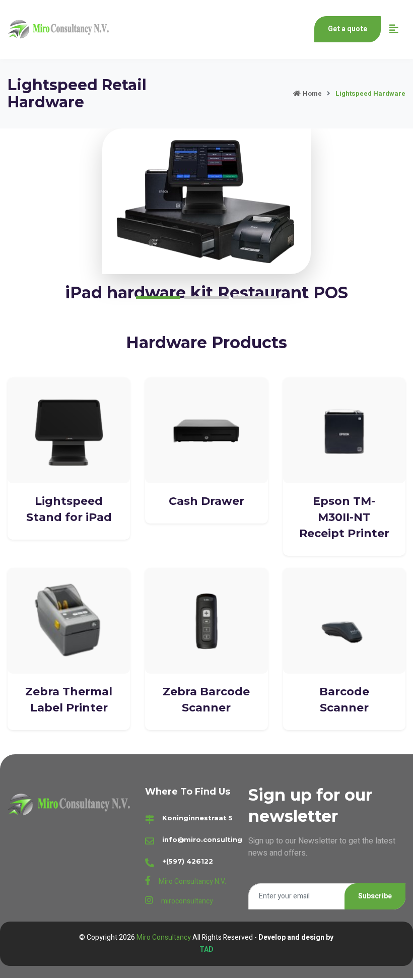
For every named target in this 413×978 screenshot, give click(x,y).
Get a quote (347, 29)
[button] (158, 297)
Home (312, 93)
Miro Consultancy (164, 937)
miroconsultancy (187, 901)
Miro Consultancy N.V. (192, 881)
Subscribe (375, 896)
